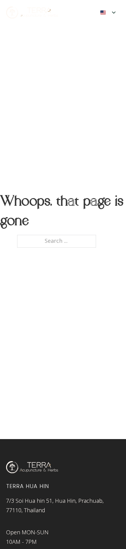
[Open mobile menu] (85, 12)
